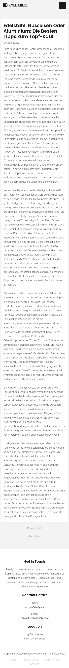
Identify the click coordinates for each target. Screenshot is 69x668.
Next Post (34, 536)
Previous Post (34, 528)
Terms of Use (52, 659)
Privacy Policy (30, 659)
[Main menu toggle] (62, 5)
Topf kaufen (10, 336)
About (13, 659)
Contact (34, 664)
